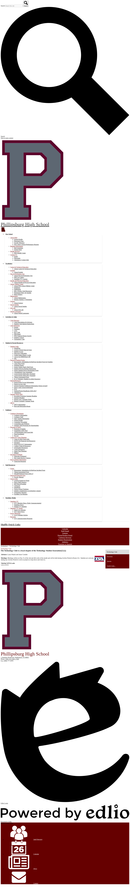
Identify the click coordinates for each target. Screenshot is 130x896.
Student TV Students (20, 506)
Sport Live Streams (20, 510)
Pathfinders (17, 289)
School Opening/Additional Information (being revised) (30, 386)
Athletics (65, 542)
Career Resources (19, 449)
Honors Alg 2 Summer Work (22, 399)
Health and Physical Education (19, 281)
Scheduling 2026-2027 (21, 430)
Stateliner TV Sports (16, 508)
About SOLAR (18, 310)
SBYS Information (19, 404)
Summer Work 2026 (16, 394)
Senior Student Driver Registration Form (26, 370)
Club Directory (14, 320)
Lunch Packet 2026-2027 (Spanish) (24, 375)
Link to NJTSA (5, 564)
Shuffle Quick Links (10, 524)
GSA (15, 331)
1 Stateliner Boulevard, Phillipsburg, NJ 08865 (15, 657)
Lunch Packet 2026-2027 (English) (24, 374)
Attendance (17, 392)
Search (3, 6)
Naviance (17, 442)
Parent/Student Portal (65, 535)
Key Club (17, 332)
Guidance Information (20, 415)
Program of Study (15, 427)
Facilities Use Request (20, 494)
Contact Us (13, 255)
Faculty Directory (19, 243)
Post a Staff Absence (20, 482)
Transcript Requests (20, 461)
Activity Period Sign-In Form (23, 350)
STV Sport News (19, 512)
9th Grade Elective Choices (22, 458)
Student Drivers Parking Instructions (25, 369)
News (35, 869)
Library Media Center (16, 284)
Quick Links (14, 479)
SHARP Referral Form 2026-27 (23, 474)
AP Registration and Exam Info (23, 432)
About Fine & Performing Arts (23, 275)
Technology (4, 546)
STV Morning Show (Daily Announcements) (27, 503)
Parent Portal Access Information (24, 382)
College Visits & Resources (22, 446)
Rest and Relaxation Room (22, 406)
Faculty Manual (19, 477)
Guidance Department (17, 413)
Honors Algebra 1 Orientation (23, 299)
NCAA (16, 436)
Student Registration (65, 540)
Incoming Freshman (16, 454)
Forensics (17, 329)
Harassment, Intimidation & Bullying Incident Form (29, 470)
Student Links (14, 346)
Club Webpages (15, 325)
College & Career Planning (18, 437)
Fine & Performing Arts (17, 274)
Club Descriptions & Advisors (23, 322)
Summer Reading (19, 398)
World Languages (15, 311)
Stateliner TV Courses (20, 279)
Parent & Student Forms (17, 360)
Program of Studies (20, 429)
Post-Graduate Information (18, 459)
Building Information (16, 246)
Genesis (65, 533)
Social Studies (14, 305)
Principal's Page (19, 241)
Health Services (15, 251)
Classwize (17, 486)
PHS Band (17, 334)
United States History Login (22, 355)
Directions (17, 258)
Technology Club (19, 339)
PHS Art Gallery (19, 277)
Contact (35, 883)
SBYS (12, 403)
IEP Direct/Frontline (20, 484)
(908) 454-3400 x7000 (12, 659)
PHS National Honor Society (23, 336)
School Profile (18, 239)
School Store (18, 249)
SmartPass (17, 348)
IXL (15, 358)
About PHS (13, 238)
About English (18, 272)
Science (12, 301)
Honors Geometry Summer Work (24, 401)
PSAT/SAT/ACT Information (23, 444)
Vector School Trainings (21, 489)
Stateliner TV (14, 501)
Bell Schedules (18, 248)
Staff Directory (37, 839)
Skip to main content (7, 138)
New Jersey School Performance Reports (26, 244)
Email (16, 256)
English (12, 270)
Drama (16, 327)
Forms (12, 468)
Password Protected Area (17, 475)
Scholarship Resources (21, 448)
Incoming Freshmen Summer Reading (25, 396)
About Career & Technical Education (25, 269)
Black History (18, 294)
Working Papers (19, 365)
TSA (63, 551)
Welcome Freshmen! (20, 456)
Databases (17, 287)
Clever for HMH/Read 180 (22, 357)
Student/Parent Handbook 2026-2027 (25, 391)
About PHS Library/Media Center (24, 286)
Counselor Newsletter (20, 422)
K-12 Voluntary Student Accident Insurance (27, 379)
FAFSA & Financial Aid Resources (24, 441)
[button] (9, 234)
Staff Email (65, 531)
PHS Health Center (20, 253)
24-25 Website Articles (21, 515)
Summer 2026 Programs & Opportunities (26, 425)
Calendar (65, 529)
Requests (13, 517)
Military (16, 453)
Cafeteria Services (65, 538)
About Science (18, 303)
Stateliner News (19, 505)
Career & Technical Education (19, 267)
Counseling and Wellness (21, 424)
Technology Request (20, 492)
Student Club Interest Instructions (24, 324)
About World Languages (21, 313)
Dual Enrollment (19, 434)
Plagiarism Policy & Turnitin (22, 293)
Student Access (18, 351)
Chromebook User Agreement (23, 372)
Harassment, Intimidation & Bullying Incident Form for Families (33, 362)
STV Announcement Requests (23, 518)
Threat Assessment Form (21, 377)
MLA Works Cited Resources (23, 291)
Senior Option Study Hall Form (23, 367)
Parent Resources (15, 380)
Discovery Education (20, 353)
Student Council (19, 337)
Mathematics (14, 296)
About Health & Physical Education (25, 282)
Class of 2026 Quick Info (21, 439)
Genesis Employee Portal (21, 480)
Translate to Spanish (65, 544)
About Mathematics (20, 298)
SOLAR (12, 308)
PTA (15, 389)
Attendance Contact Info (21, 260)
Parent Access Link (20, 384)
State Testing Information (21, 418)
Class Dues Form (19, 363)
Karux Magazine (15, 513)
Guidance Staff (18, 417)
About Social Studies (20, 306)
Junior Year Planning (20, 451)
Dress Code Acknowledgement (23, 387)
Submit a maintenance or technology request (27, 491)
